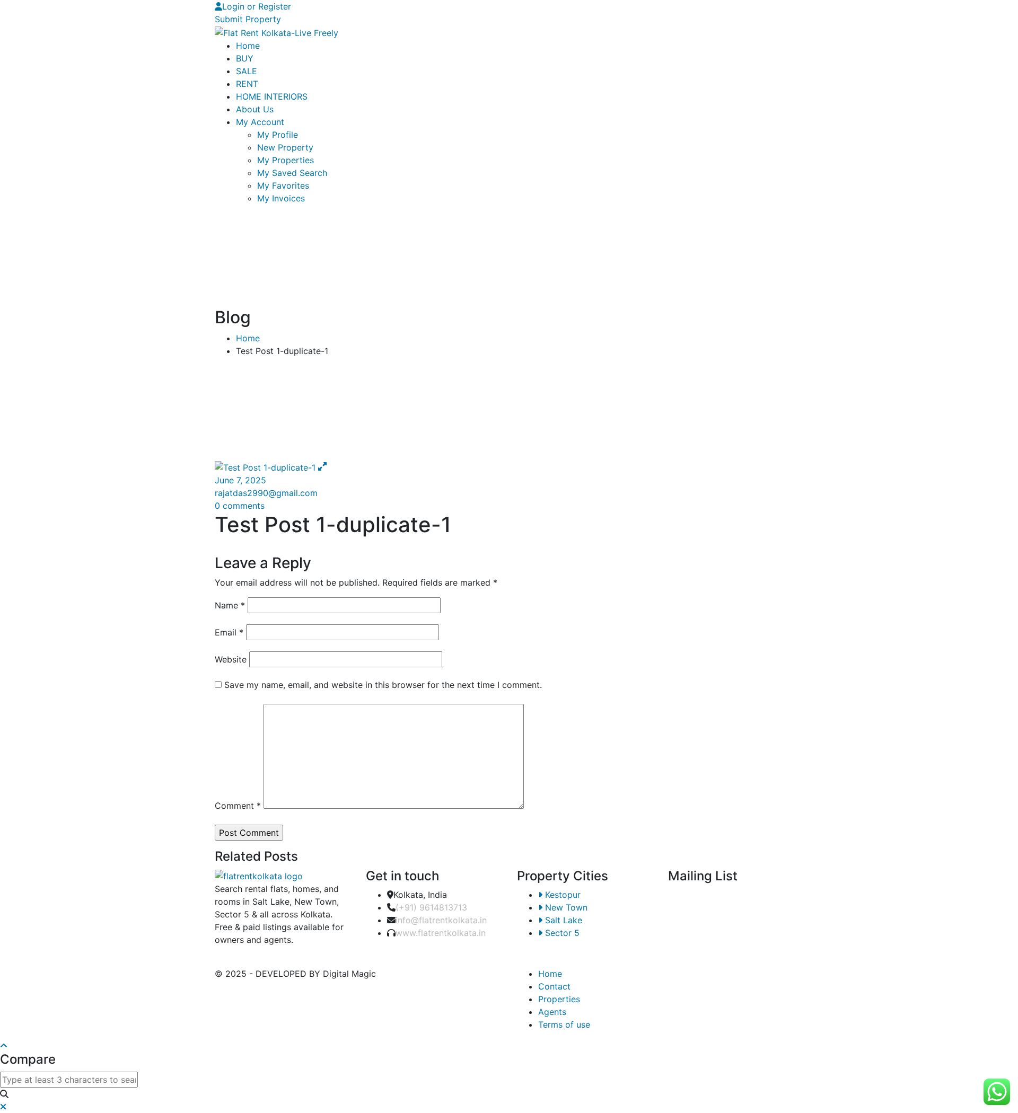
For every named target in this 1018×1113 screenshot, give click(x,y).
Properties (559, 999)
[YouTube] (538, 6)
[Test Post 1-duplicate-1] (266, 466)
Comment (238, 805)
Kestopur (561, 894)
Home (248, 338)
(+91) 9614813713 (431, 907)
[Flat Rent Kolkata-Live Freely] (276, 31)
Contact (554, 986)
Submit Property (248, 19)
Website (231, 659)
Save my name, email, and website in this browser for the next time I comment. (383, 684)
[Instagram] (529, 6)
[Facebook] (520, 6)
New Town (564, 907)
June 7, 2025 (240, 480)
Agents (552, 1011)
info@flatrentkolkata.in (441, 920)
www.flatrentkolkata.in (441, 933)
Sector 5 (561, 933)
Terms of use (564, 1024)
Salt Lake (562, 920)
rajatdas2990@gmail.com (266, 493)
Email (229, 632)
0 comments (240, 505)
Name (230, 605)
